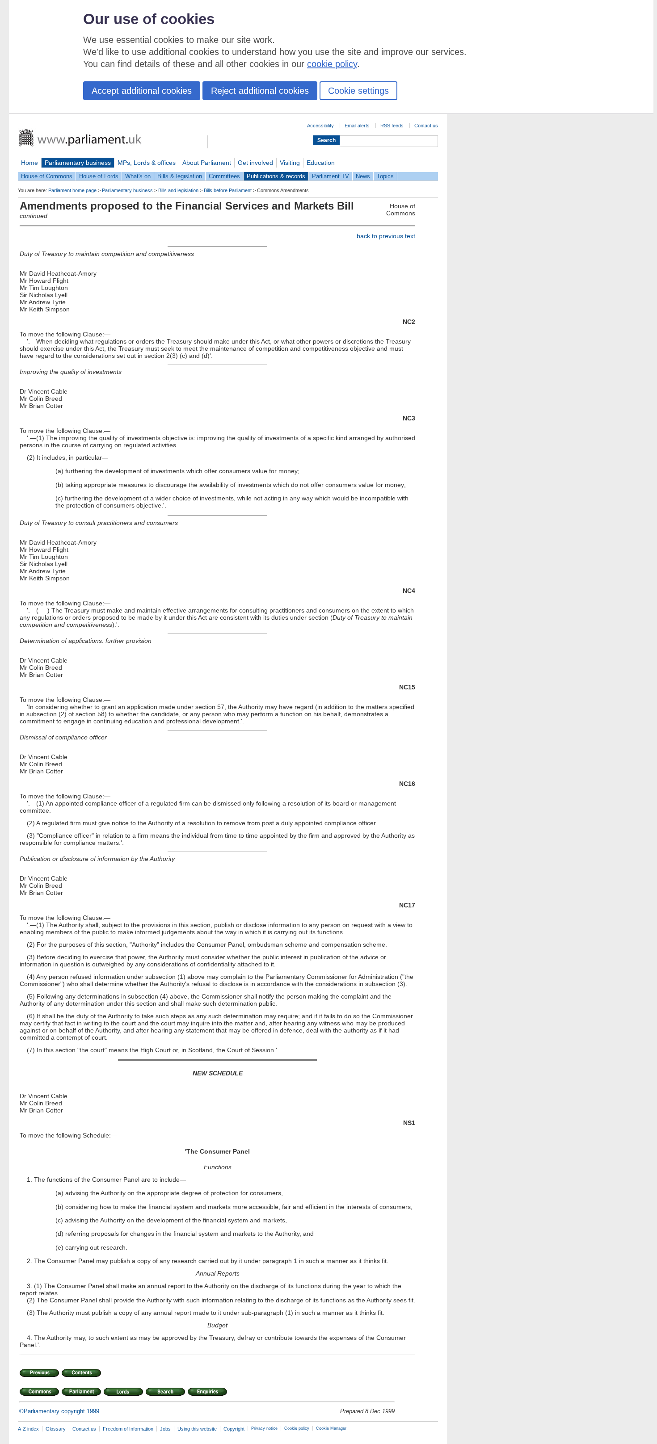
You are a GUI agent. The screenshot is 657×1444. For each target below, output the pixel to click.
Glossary (56, 1428)
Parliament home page (72, 190)
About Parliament (206, 162)
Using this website (197, 1428)
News (363, 176)
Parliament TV (330, 176)
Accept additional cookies (142, 91)
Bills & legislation (179, 176)
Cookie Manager (331, 1428)
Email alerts (357, 125)
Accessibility (320, 125)
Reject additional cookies (260, 91)
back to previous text (386, 235)
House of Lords (98, 176)
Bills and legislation (178, 190)
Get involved (255, 162)
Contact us (426, 125)
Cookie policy (296, 1428)
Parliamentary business (78, 162)
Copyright (233, 1428)
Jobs (165, 1428)
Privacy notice (264, 1428)
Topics (385, 176)
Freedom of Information (128, 1428)
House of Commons (46, 176)
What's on (138, 176)
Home (29, 162)
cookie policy (332, 64)
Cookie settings (358, 91)
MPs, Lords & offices (147, 162)
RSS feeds (392, 125)
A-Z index (28, 1428)
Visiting (290, 162)
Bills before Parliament (228, 190)
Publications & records (276, 176)
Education (321, 162)
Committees (224, 176)
